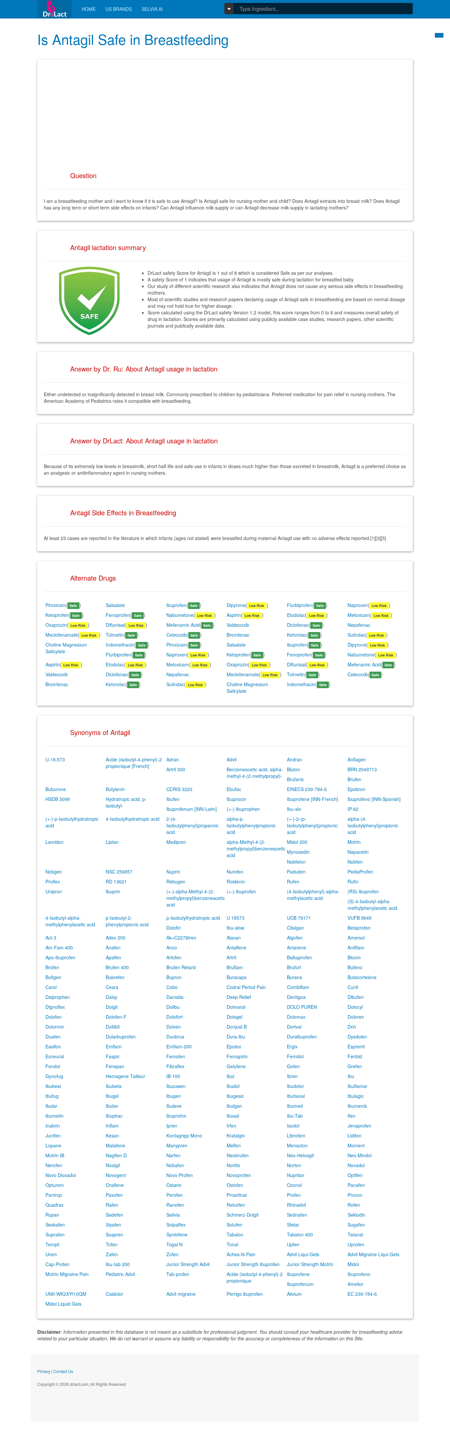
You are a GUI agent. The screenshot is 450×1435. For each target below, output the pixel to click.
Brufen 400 (117, 967)
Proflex (52, 881)
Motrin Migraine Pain (67, 1274)
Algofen (295, 937)
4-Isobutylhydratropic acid (132, 818)
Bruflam (235, 967)
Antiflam (356, 947)
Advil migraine (181, 1294)
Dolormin (54, 1026)
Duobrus (175, 1036)
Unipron (53, 891)
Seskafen (55, 1224)
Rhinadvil (296, 1204)
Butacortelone (362, 977)
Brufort (294, 967)
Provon (355, 1195)
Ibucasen (175, 1086)
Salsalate (115, 605)
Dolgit (112, 1007)
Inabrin (52, 1125)
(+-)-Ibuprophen (243, 809)
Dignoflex (55, 1007)
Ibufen (173, 799)
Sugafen (356, 1224)
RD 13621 (116, 881)
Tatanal (355, 1234)
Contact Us (63, 1371)
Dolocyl (355, 1007)
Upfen (293, 1244)
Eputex (234, 1046)
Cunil (353, 987)
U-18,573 (55, 759)
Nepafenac (359, 625)
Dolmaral (236, 1007)
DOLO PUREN (302, 1007)
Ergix (292, 1046)
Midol (353, 1264)
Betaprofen (359, 927)
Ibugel (112, 1096)
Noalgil (113, 1165)
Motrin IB (54, 1155)
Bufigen (53, 977)
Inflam (112, 1125)
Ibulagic (356, 1096)
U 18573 (235, 917)
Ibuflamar (357, 1086)
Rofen (354, 1204)
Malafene (115, 1145)
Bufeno (355, 967)
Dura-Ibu (236, 1036)
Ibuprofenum (300, 1284)
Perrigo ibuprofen (245, 1294)
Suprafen (55, 1234)
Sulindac (356, 634)
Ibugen (173, 1096)
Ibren (292, 1076)
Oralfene (115, 1185)
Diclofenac (298, 625)
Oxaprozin (56, 625)
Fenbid (355, 1056)
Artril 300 (175, 769)
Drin (352, 1026)
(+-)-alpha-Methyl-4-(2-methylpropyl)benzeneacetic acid (195, 898)
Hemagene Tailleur (125, 1076)
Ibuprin (113, 891)
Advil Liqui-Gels (303, 1254)
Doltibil (113, 1026)
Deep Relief (239, 997)
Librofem (296, 1135)
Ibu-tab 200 (118, 1264)
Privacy (43, 1371)
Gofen (293, 1066)
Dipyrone (236, 605)
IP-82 (353, 809)
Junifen (53, 1135)
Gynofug (54, 1076)
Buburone (55, 789)
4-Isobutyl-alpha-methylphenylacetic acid (70, 921)
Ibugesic (235, 1096)
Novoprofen (239, 1175)
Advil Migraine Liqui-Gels (373, 1254)
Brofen (52, 967)
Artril (231, 957)
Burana (294, 977)
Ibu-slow (235, 927)
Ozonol (294, 1185)
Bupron (174, 977)
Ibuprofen (176, 605)
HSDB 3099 (57, 799)
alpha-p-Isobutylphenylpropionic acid (251, 825)
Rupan (52, 1214)
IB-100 (173, 1076)
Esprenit (356, 1046)
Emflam (114, 1046)
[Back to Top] (439, 35)
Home (89, 9)
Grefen (355, 1066)
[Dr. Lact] (54, 9)
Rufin (353, 881)
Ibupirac (114, 1115)
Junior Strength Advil (188, 1264)
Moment (356, 1145)
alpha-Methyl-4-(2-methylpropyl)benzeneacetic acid (256, 848)
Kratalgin (236, 1135)
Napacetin (358, 851)
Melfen (234, 1145)
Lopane (53, 1145)
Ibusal (233, 1115)
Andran (294, 759)
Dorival (294, 1026)
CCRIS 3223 (179, 789)
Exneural (54, 1056)
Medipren (176, 842)
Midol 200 (297, 842)
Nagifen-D (116, 1155)
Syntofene (176, 1234)
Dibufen (356, 997)
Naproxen (358, 605)
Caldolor (114, 1294)
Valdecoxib (238, 625)
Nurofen (235, 871)
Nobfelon (296, 861)
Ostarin (174, 1185)
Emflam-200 (179, 1046)
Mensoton (297, 1145)
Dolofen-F (116, 1016)
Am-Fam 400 (59, 947)
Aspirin (234, 615)
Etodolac (296, 615)
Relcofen (236, 1204)
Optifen (355, 1175)
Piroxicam (55, 605)
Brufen (354, 779)
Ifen (351, 1115)
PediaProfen (360, 871)
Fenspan (115, 1066)
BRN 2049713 (362, 769)
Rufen (293, 881)
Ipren (171, 1125)
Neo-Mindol (360, 1155)
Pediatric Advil (120, 1274)
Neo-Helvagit (300, 1155)
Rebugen (175, 881)
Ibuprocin (236, 799)
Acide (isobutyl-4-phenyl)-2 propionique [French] (134, 762)
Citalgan (295, 927)
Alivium (294, 1294)
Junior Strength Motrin (310, 1264)
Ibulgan (234, 1105)
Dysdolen (357, 1036)
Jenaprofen (359, 1125)
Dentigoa (296, 997)
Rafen (112, 1204)
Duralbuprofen (302, 1036)
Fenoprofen (118, 615)
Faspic (113, 1056)
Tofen (112, 1244)
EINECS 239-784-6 (307, 789)
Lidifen (354, 1135)
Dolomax (296, 1016)
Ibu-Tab (295, 1115)
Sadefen (114, 1214)
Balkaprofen (299, 957)
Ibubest (53, 1086)
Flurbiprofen (299, 605)
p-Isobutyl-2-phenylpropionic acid (127, 921)
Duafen (53, 1036)
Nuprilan (295, 1175)
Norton (294, 1165)
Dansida (174, 997)
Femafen (175, 1056)
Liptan (112, 842)
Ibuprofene (298, 1274)
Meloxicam (359, 615)
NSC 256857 (119, 871)
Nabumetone (179, 615)
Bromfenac (238, 634)
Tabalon (235, 1234)
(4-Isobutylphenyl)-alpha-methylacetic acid (313, 894)
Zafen (112, 1254)
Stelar (293, 1224)
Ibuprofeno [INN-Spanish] (374, 799)
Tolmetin (115, 634)
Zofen (172, 1254)
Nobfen (355, 861)
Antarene (296, 947)
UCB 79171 (299, 917)
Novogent (116, 1175)
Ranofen (175, 1204)
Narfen (173, 1155)
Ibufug (52, 1096)
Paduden (296, 871)
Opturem (54, 1185)
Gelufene (236, 1066)
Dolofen (53, 1016)
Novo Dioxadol (60, 1175)
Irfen (231, 1125)
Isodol (293, 1125)
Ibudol (233, 1086)
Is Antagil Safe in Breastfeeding (133, 39)
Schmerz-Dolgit (243, 1214)
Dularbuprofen (121, 1036)
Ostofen (235, 1185)
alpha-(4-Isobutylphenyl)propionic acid (373, 825)
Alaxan (234, 937)
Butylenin (115, 789)
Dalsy (111, 997)
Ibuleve (174, 1105)
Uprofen (356, 1244)
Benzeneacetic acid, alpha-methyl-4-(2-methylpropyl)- (255, 772)
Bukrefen (115, 977)
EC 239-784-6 (362, 1294)
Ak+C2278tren (181, 937)
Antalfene (236, 947)
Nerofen (53, 1165)
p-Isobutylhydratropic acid (193, 917)
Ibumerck (357, 1105)
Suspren (114, 1234)
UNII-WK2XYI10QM (65, 1294)
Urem (51, 1254)
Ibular (51, 1105)
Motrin (354, 842)
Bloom (354, 957)
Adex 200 (116, 937)
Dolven (173, 1026)
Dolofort (174, 1016)
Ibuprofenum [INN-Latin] (191, 809)
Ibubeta (114, 1086)
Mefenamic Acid (183, 625)
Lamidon (54, 842)
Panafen (356, 1185)
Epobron (356, 789)
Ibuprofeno (359, 1274)
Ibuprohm (176, 1115)
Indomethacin (120, 644)
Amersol (356, 937)
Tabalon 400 (300, 1234)
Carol (51, 987)
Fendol (52, 1066)
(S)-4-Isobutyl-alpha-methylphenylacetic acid (372, 904)
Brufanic (295, 779)
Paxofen (114, 1195)
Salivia (173, 1214)
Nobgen (53, 871)
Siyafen (113, 1224)
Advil (232, 759)
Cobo (172, 987)
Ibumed (295, 1105)
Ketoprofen (57, 615)
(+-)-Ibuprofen (241, 891)
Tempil (52, 1244)
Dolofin (173, 927)
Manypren (176, 1145)
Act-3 (50, 937)
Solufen (234, 1224)
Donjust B (237, 1026)
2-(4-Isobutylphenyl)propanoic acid (192, 825)
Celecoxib (176, 634)
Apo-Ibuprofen (60, 957)
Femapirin (237, 1056)
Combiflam (298, 987)
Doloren (356, 1016)
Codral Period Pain (246, 987)
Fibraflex (175, 1066)
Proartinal (237, 1195)
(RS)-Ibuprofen (363, 891)
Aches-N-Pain (241, 1254)
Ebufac (234, 789)
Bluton (293, 769)
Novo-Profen (179, 1175)
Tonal (232, 1244)
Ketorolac (297, 634)
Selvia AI (152, 9)
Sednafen (297, 1214)
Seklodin (356, 1214)
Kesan (112, 1135)
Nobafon (175, 1165)
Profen (294, 1195)
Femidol (295, 1056)
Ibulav (112, 1105)
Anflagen (357, 759)
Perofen (174, 1195)
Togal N (174, 1244)
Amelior (355, 1284)
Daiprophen (57, 997)
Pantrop (53, 1195)
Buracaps (236, 977)
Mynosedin (298, 851)
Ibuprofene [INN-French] (312, 799)
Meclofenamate (61, 634)
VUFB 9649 (360, 917)
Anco (171, 947)
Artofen (174, 957)
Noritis (233, 1165)
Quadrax (54, 1204)
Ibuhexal (296, 1096)
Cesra (112, 987)
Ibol (230, 1076)
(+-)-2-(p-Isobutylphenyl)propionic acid (312, 825)
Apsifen (113, 957)
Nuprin (173, 871)
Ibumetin (54, 1115)
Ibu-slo (294, 809)
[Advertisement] (225, 112)
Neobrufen (238, 1155)
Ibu (351, 1076)
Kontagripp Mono (184, 1135)
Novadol (356, 1165)
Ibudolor (295, 1086)
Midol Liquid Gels (63, 1303)
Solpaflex (175, 1224)
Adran (172, 759)
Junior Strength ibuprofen (253, 1264)
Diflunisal (115, 625)
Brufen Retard (181, 967)
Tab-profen (177, 1274)
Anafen (113, 947)
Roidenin (236, 881)
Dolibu (173, 1007)
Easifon (53, 1046)
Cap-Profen (57, 1264)
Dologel (234, 1016)
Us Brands (118, 9)
